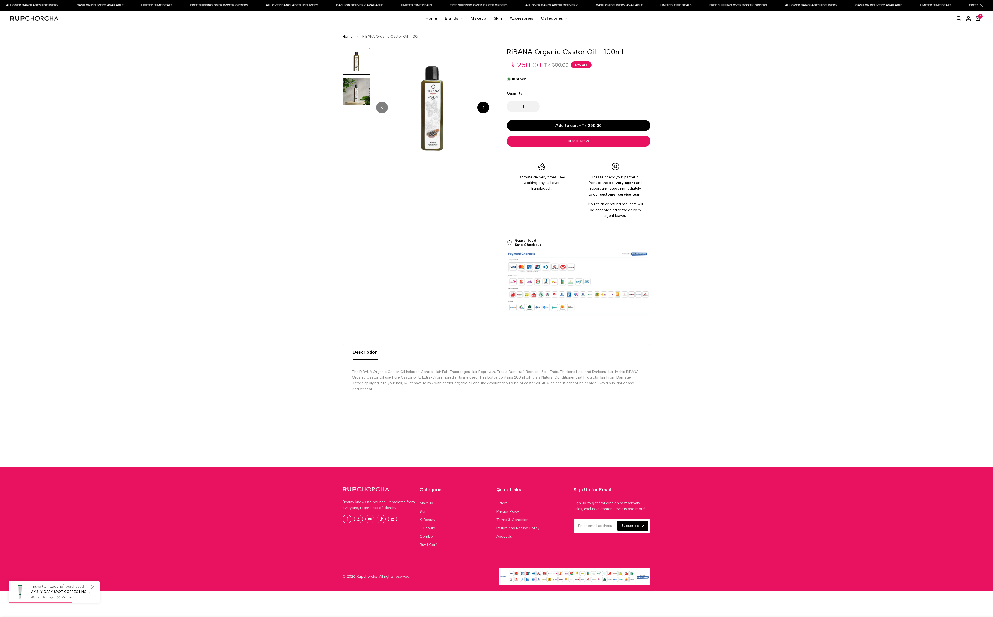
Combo (426, 536)
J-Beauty (427, 528)
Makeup (426, 503)
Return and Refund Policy (517, 528)
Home (348, 36)
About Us (504, 536)
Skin (423, 511)
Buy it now (578, 141)
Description (365, 352)
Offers (501, 503)
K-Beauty (427, 520)
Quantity (514, 93)
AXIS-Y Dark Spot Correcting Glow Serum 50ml (61, 592)
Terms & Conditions (513, 520)
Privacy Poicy (507, 511)
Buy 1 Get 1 (428, 545)
